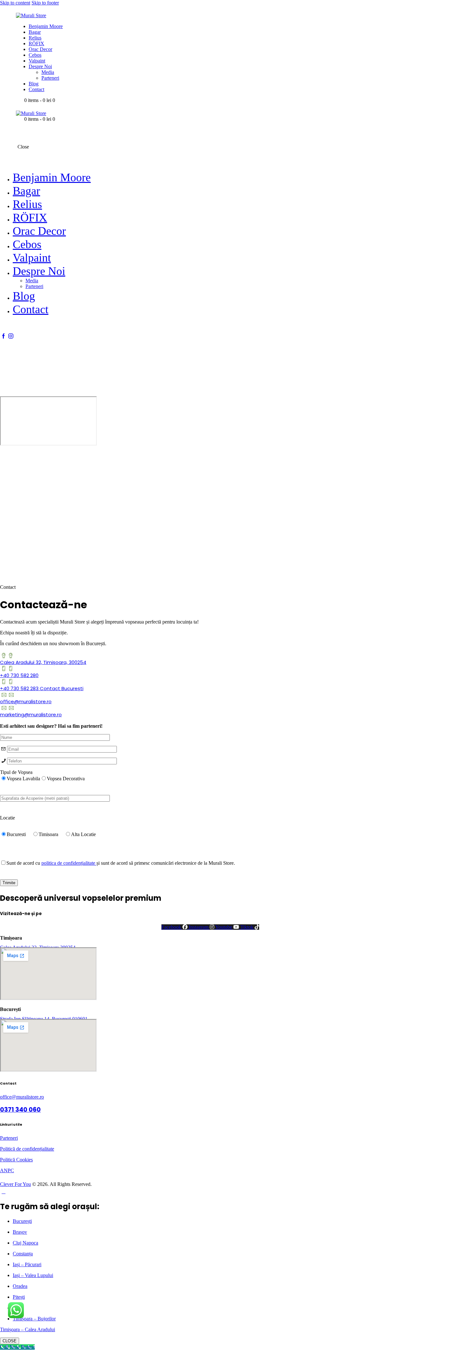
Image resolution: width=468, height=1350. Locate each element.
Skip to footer (45, 2)
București (22, 1221)
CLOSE (10, 1341)
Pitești (19, 1297)
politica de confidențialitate (68, 863)
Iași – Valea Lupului (33, 1275)
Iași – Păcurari (27, 1264)
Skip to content (15, 2)
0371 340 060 (20, 1109)
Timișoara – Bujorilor (34, 1318)
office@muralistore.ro (22, 1097)
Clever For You (15, 1184)
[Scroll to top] (3, 1191)
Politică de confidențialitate (27, 1148)
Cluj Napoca (25, 1242)
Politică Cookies (16, 1159)
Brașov (20, 1232)
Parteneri (9, 1138)
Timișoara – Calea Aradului (27, 1329)
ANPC (7, 1170)
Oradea (20, 1286)
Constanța (23, 1253)
